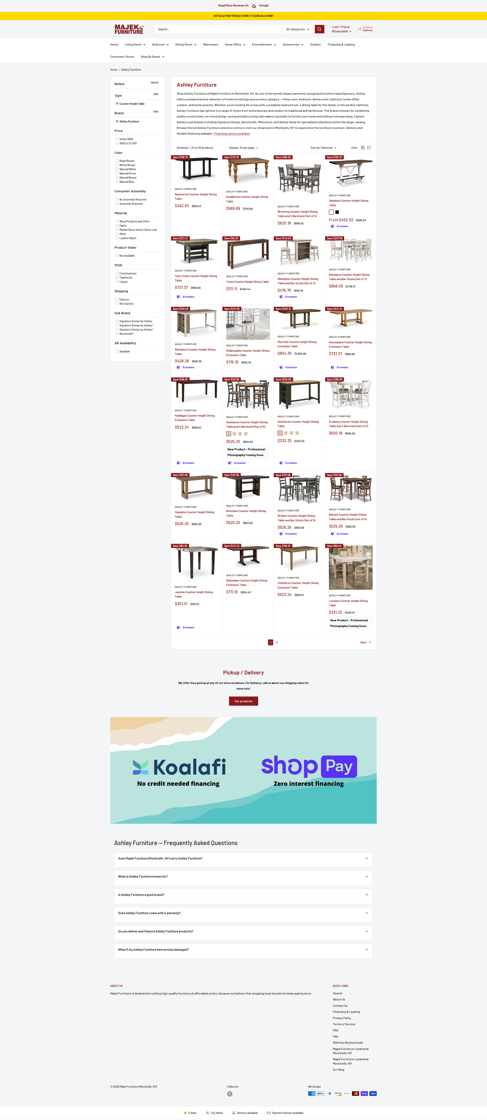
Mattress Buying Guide (348, 1042)
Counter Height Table (132, 103)
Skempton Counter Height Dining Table (195, 351)
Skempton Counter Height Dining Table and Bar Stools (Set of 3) (298, 281)
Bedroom (158, 44)
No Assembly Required (132, 199)
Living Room (133, 44)
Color (119, 152)
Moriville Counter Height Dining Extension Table (297, 344)
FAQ (335, 1030)
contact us (356, 922)
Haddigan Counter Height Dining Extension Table (195, 418)
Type (118, 95)
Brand (119, 113)
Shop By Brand (150, 56)
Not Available (127, 255)
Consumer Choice (122, 56)
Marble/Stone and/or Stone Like (138, 229)
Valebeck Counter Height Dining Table (348, 203)
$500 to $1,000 (128, 143)
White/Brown (127, 165)
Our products (243, 701)
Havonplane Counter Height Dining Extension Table (350, 344)
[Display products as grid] (362, 147)
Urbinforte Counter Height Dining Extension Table (298, 585)
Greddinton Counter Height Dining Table (247, 199)
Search (337, 993)
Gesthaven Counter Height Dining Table (298, 424)
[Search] (319, 29)
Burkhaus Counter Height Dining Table (246, 513)
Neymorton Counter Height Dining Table (196, 196)
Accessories (291, 44)
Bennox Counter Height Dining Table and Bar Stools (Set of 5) (348, 517)
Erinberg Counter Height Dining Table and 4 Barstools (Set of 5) (348, 424)
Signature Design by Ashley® (136, 325)
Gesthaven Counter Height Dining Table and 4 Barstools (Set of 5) (246, 424)
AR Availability (125, 343)
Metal (122, 234)
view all (154, 82)
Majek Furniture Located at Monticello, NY (351, 1051)
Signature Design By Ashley (135, 321)
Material (121, 213)
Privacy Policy (342, 1018)
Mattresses (210, 44)
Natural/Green (127, 173)
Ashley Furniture (131, 69)
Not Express (126, 303)
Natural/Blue (126, 181)
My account (340, 31)
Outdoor (315, 44)
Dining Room (183, 44)
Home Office (233, 44)
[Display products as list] (369, 147)
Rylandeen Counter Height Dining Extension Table (246, 582)
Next (363, 642)
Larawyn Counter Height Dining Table (348, 603)
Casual (123, 281)
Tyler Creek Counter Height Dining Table (196, 278)
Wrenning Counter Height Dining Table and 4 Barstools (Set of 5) (298, 214)
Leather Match (127, 238)
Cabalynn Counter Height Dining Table (194, 514)
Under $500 (126, 139)
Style (118, 265)
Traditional (125, 277)
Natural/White (127, 169)
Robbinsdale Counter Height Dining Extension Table (247, 353)
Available (124, 351)
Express (124, 299)
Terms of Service (344, 1024)
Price (119, 131)
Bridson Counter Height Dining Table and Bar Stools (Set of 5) (296, 518)
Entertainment (262, 44)
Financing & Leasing (341, 44)
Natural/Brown (128, 177)
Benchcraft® (126, 333)
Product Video (125, 247)
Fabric (123, 225)
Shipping (121, 291)
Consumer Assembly (130, 191)
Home (114, 44)
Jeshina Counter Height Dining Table (194, 594)
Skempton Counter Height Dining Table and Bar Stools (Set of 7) (349, 277)
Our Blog (338, 1069)
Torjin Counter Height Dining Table (247, 281)
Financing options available (232, 133)
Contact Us (340, 1005)
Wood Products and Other (134, 221)
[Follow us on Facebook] (229, 1094)
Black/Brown (126, 160)
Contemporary (128, 273)
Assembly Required (131, 203)
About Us (339, 999)
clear (155, 94)
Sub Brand (122, 313)
